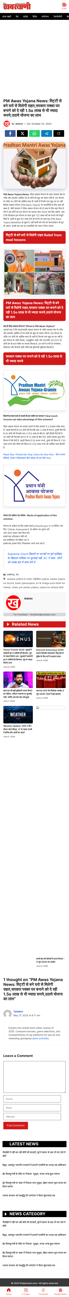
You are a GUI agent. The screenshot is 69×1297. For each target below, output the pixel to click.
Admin (19, 123)
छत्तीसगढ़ (11, 574)
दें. (28, 539)
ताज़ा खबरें (6, 16)
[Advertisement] (34, 56)
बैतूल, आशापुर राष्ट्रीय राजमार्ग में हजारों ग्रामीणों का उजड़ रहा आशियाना (34, 1165)
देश (17, 16)
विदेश (35, 16)
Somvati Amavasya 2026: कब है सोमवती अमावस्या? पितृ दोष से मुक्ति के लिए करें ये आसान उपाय (50, 653)
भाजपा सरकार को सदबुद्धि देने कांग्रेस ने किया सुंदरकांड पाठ (29, 1195)
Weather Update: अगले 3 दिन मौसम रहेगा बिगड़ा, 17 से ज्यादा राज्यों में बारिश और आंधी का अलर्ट (17, 729)
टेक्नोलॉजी (57, 16)
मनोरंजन (45, 16)
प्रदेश (25, 16)
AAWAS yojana (41, 578)
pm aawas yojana (28, 587)
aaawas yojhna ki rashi (19, 578)
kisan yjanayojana (25, 583)
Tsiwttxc (18, 1011)
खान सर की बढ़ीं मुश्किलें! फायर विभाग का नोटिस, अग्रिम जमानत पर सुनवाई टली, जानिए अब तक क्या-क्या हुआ (17, 693)
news (15, 587)
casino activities (40, 1038)
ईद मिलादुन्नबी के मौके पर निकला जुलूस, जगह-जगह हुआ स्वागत (31, 1173)
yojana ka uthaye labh (52, 587)
